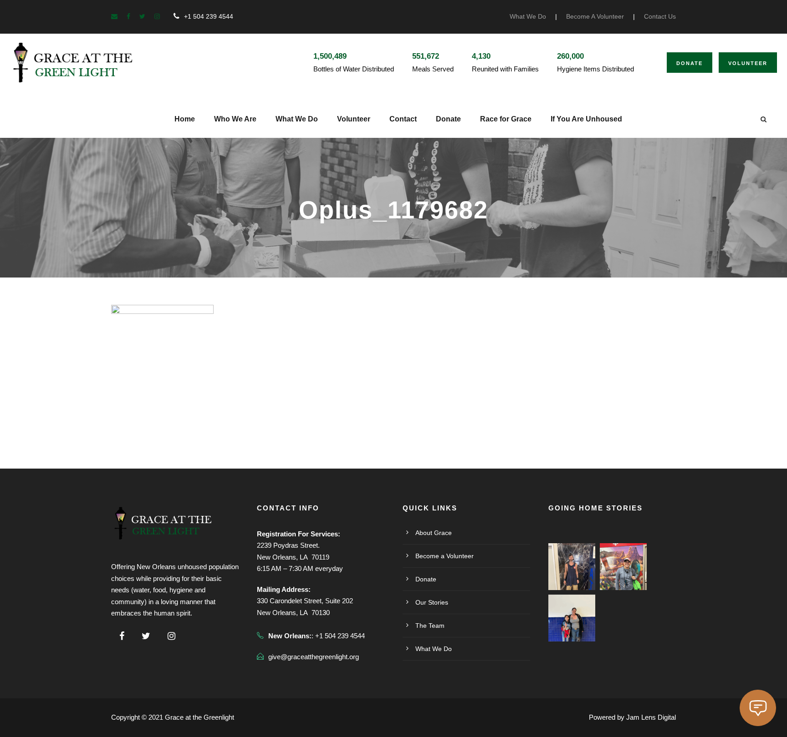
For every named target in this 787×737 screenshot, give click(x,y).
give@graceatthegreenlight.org (313, 657)
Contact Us (660, 16)
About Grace (433, 532)
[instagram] (157, 16)
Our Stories (431, 602)
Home (184, 119)
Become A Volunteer (595, 16)
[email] (114, 16)
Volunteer (747, 63)
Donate (689, 63)
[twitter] (142, 16)
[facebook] (128, 16)
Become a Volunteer (444, 556)
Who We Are (235, 119)
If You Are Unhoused (586, 119)
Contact (403, 119)
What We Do (528, 16)
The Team (430, 625)
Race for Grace (505, 119)
